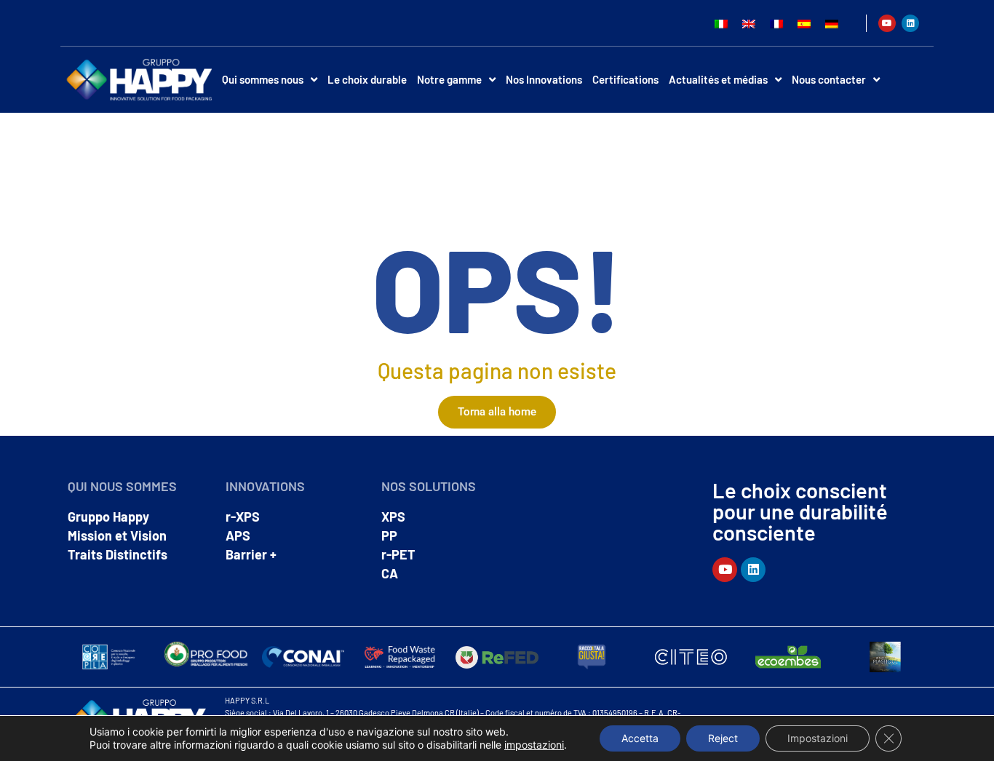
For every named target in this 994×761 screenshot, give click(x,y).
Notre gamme (449, 79)
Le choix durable (367, 79)
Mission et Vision (117, 535)
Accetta (640, 738)
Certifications (625, 79)
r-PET (398, 554)
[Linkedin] (910, 23)
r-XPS (243, 517)
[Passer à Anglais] (749, 23)
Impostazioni (817, 738)
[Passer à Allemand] (832, 23)
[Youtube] (887, 23)
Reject (723, 738)
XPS (393, 517)
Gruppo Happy (108, 517)
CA (389, 573)
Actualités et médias (718, 79)
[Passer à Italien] (721, 23)
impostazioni (534, 744)
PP (389, 535)
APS (238, 535)
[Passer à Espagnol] (804, 23)
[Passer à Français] (776, 23)
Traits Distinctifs (117, 554)
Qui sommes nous (262, 79)
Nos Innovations (544, 79)
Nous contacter (829, 79)
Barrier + (251, 554)
